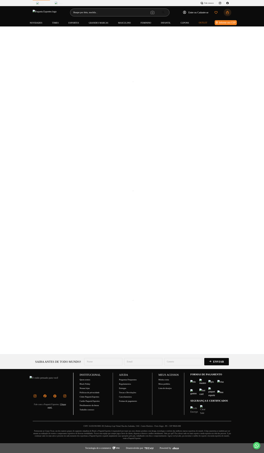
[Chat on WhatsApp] (256, 445)
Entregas (122, 388)
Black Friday (85, 384)
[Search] (163, 12)
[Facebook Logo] (45, 396)
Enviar (218, 361)
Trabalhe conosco (87, 409)
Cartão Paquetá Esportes (90, 401)
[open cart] (227, 12)
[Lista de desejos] (216, 12)
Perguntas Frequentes (128, 379)
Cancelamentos (125, 397)
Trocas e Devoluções (127, 392)
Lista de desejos (165, 388)
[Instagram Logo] (35, 396)
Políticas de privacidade (89, 392)
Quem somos (85, 379)
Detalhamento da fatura (89, 405)
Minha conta (163, 379)
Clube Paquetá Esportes (89, 397)
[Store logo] (45, 12)
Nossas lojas (85, 388)
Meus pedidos (164, 384)
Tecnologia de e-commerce (98, 448)
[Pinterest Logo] (55, 396)
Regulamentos (125, 384)
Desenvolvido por (134, 448)
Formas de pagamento (128, 401)
